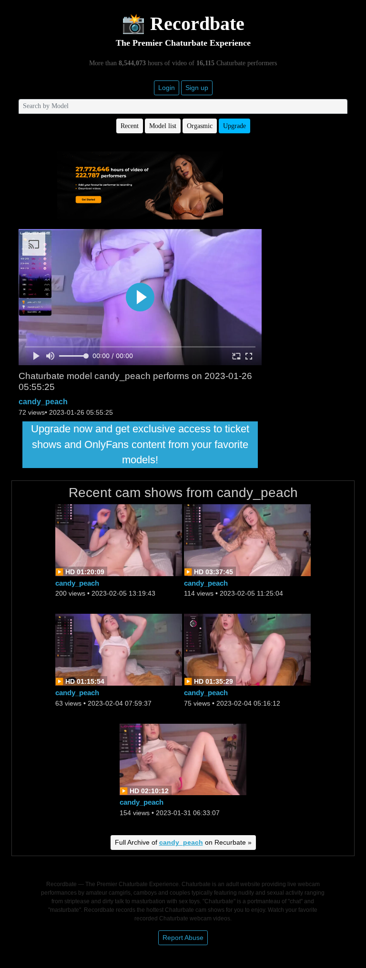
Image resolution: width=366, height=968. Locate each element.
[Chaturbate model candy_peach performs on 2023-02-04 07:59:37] (118, 649)
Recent (130, 126)
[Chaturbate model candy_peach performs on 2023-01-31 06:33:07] (183, 759)
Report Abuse (183, 937)
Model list (162, 126)
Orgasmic (200, 126)
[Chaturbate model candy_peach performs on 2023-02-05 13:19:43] (118, 540)
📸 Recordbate (183, 23)
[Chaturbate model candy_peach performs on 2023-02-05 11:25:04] (247, 540)
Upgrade (234, 126)
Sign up (196, 87)
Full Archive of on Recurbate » (183, 842)
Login (166, 87)
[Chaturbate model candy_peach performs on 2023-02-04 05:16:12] (247, 649)
